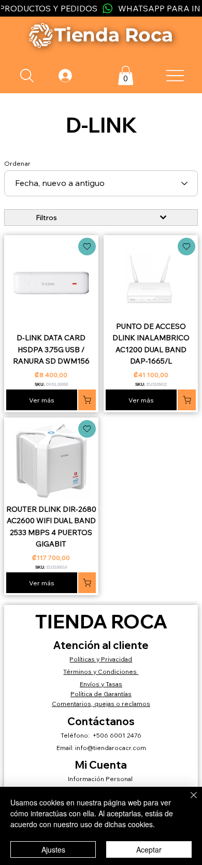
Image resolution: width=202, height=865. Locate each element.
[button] (126, 75)
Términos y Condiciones (100, 671)
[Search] (27, 75)
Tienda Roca (101, 621)
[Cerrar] (187, 801)
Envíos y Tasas (101, 684)
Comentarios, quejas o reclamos (101, 704)
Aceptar (149, 849)
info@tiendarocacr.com (110, 748)
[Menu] (175, 75)
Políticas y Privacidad (100, 659)
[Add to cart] (87, 246)
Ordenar (17, 163)
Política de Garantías (101, 694)
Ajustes (53, 849)
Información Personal (101, 779)
